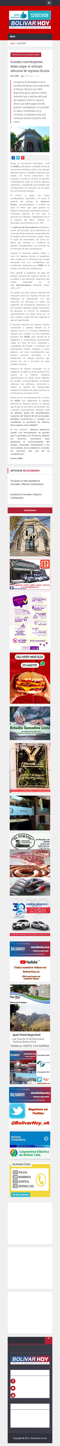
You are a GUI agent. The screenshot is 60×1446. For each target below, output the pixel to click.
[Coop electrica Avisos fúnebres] (30, 1145)
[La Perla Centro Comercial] (30, 536)
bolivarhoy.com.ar (39, 1438)
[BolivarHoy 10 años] (30, 1067)
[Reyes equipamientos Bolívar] (30, 574)
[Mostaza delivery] (30, 678)
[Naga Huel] (30, 1016)
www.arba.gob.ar (23, 285)
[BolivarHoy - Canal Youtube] (30, 961)
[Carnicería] (30, 864)
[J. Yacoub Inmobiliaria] (30, 768)
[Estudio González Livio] (30, 723)
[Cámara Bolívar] (30, 813)
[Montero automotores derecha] (30, 918)
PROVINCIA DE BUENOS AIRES (26, 54)
